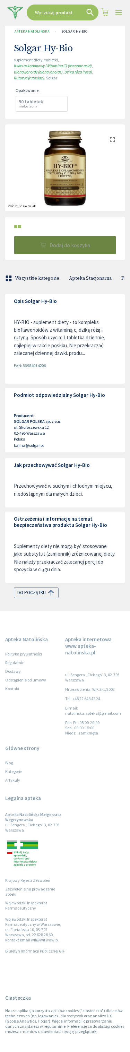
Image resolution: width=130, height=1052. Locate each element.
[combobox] (62, 12)
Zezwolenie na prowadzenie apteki (30, 891)
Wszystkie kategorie (37, 278)
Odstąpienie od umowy (25, 680)
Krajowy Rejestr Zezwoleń (27, 880)
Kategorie (13, 771)
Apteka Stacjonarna (90, 278)
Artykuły (12, 780)
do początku (31, 592)
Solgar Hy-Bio (74, 31)
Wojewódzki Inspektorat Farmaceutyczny (26, 905)
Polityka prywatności (23, 654)
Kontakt (12, 688)
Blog (9, 762)
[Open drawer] (118, 12)
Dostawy (13, 671)
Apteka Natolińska (32, 31)
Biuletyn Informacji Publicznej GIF (35, 951)
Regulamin (15, 662)
